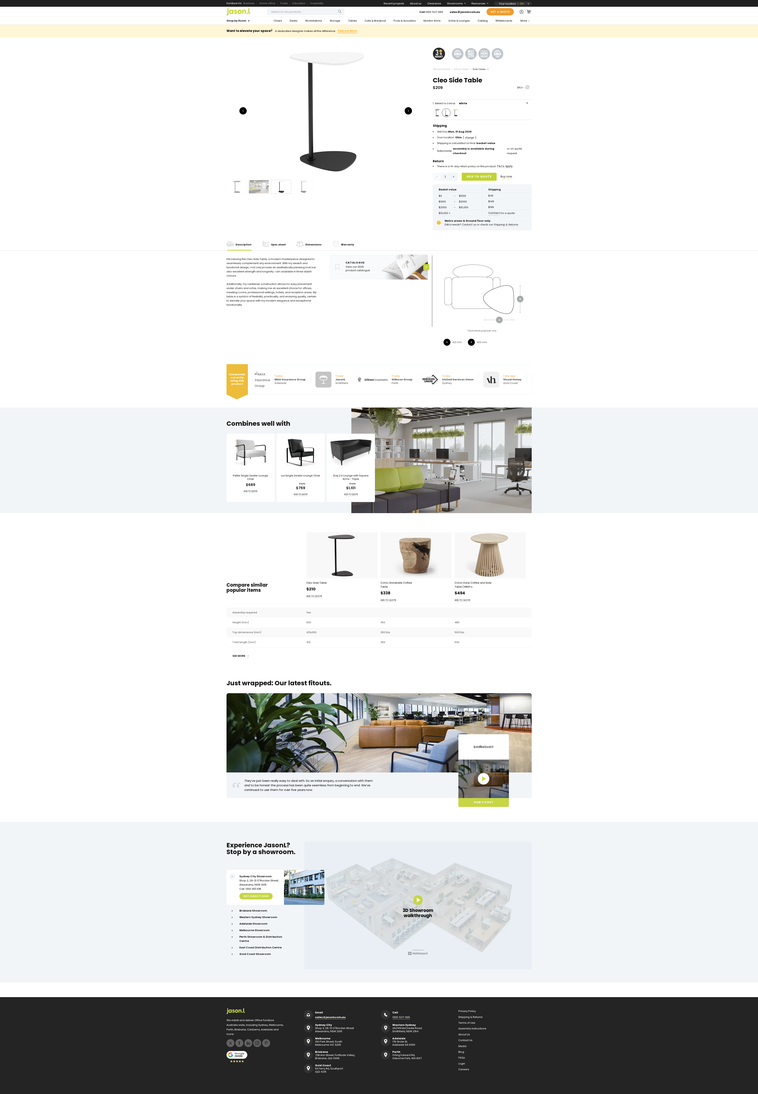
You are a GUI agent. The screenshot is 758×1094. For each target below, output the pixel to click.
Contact (494, 213)
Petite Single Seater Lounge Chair (250, 477)
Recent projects (394, 3)
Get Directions (256, 896)
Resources (478, 3)
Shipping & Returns (470, 1017)
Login (461, 1063)
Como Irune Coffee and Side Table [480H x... (473, 585)
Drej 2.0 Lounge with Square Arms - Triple (351, 477)
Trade (284, 3)
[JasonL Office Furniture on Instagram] (257, 1043)
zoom (325, 110)
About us (415, 3)
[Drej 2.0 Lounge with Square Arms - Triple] (351, 452)
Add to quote (479, 177)
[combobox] (305, 12)
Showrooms (455, 3)
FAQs (461, 1057)
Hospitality (316, 3)
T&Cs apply (505, 166)
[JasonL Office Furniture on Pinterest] (266, 1043)
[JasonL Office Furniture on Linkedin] (248, 1043)
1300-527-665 (434, 12)
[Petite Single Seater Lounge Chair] (251, 452)
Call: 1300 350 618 (250, 889)
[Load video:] (483, 778)
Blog (461, 1052)
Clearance (434, 3)
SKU (519, 87)
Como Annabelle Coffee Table (396, 585)
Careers (463, 1069)
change (469, 137)
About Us (464, 1034)
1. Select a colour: (450, 103)
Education (298, 3)
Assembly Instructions (472, 1028)
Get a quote (500, 12)
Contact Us (465, 1040)
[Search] (340, 12)
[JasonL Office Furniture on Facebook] (239, 1043)
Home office (267, 3)
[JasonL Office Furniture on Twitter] (230, 1043)
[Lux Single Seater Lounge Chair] (301, 452)
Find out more (347, 30)
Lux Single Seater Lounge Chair (300, 475)
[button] (528, 12)
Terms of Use (466, 1022)
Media (462, 1046)
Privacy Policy (467, 1011)
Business (249, 3)
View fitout (483, 802)
